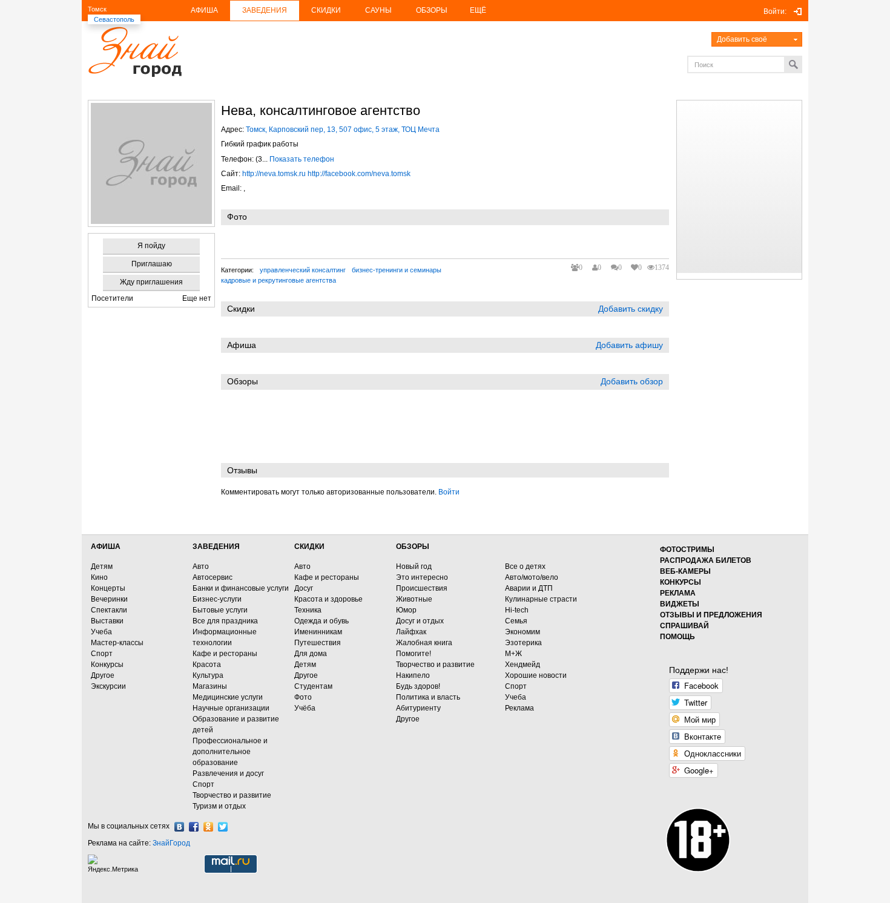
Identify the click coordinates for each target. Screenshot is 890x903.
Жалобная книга (424, 643)
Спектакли (109, 610)
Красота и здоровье (328, 599)
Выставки (107, 621)
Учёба (304, 708)
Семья (516, 621)
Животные (414, 599)
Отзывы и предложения (711, 615)
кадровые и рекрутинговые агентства (278, 280)
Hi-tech (517, 610)
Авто (201, 566)
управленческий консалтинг (303, 270)
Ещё (478, 10)
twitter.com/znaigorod (223, 827)
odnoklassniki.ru (208, 827)
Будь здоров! (418, 686)
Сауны (378, 10)
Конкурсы (107, 664)
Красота (207, 664)
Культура (208, 675)
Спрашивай (684, 626)
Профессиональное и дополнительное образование (230, 752)
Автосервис (212, 577)
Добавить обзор (632, 381)
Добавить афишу (629, 345)
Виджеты (679, 604)
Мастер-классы (117, 643)
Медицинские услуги (228, 697)
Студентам (313, 686)
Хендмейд (522, 664)
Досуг (303, 588)
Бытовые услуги (220, 610)
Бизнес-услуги (217, 599)
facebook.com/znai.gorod (194, 827)
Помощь (677, 636)
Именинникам (318, 632)
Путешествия (317, 643)
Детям (102, 566)
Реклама (519, 708)
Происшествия (421, 588)
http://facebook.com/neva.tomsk (359, 173)
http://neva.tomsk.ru (274, 173)
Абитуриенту (418, 708)
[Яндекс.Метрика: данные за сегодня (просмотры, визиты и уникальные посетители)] (114, 864)
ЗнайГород (171, 843)
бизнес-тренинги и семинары (396, 270)
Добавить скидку (630, 309)
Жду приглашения (151, 282)
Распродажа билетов (705, 560)
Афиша (204, 10)
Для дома (310, 653)
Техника (307, 610)
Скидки (326, 10)
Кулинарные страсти (541, 599)
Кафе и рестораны (225, 653)
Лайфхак (411, 632)
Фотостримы (687, 549)
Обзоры (431, 10)
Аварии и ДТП (529, 588)
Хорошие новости (536, 675)
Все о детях (525, 566)
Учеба (101, 632)
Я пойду (151, 245)
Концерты (108, 588)
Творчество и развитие (232, 795)
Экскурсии (108, 686)
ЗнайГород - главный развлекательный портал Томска (135, 51)
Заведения (264, 10)
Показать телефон (301, 159)
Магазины (210, 686)
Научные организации (231, 708)
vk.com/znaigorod (179, 827)
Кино (99, 577)
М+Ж (513, 653)
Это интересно (422, 577)
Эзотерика (523, 643)
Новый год (414, 566)
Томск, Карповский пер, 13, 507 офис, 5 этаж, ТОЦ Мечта (343, 129)
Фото (303, 697)
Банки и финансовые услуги (241, 588)
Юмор (406, 610)
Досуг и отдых (420, 621)
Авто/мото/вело (531, 577)
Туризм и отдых (219, 806)
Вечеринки (109, 599)
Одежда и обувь (321, 621)
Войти (449, 492)
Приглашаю (151, 264)
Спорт (102, 653)
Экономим (522, 632)
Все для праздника (225, 621)
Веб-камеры (685, 571)
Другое (102, 675)
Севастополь (114, 19)
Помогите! (413, 653)
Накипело (413, 675)
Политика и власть (428, 697)
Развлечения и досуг (228, 773)
